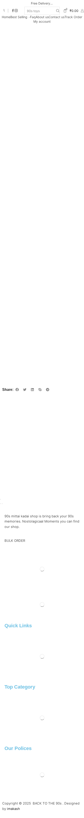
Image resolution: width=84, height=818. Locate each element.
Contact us (57, 17)
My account (42, 21)
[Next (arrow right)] (2, 503)
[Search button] (57, 11)
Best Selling (18, 17)
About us (42, 17)
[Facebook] (13, 11)
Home (6, 17)
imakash (13, 809)
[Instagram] (16, 11)
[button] (17, 389)
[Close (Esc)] (0, 499)
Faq (33, 17)
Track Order (73, 17)
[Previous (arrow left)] (0, 503)
